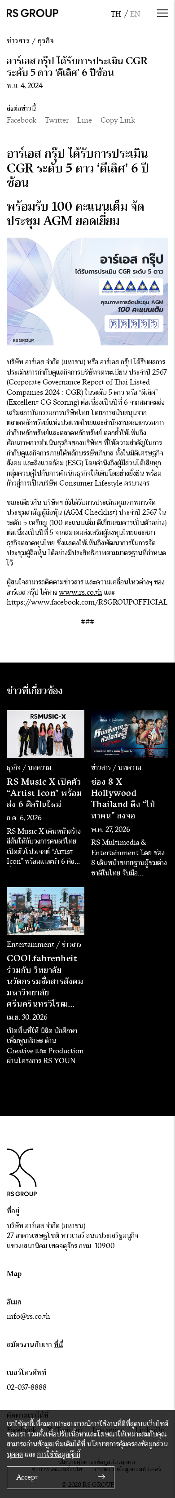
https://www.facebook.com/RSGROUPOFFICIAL (87, 602)
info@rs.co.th (28, 1316)
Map (14, 1273)
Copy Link (118, 120)
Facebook (21, 120)
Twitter (57, 120)
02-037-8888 (27, 1387)
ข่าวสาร (18, 40)
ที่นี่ (58, 1344)
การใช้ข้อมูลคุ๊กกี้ (58, 1454)
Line (84, 120)
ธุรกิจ (46, 40)
